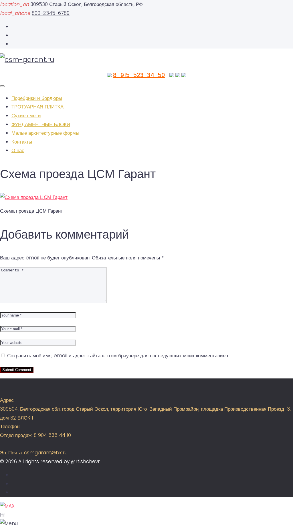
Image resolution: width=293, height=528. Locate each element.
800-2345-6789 (51, 13)
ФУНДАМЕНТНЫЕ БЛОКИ (40, 124)
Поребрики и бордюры (36, 98)
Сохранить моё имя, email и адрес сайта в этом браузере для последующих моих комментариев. (118, 355)
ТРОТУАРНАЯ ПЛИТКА (37, 106)
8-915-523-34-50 (139, 75)
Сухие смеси (26, 115)
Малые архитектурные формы (45, 133)
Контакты (21, 141)
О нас (17, 150)
